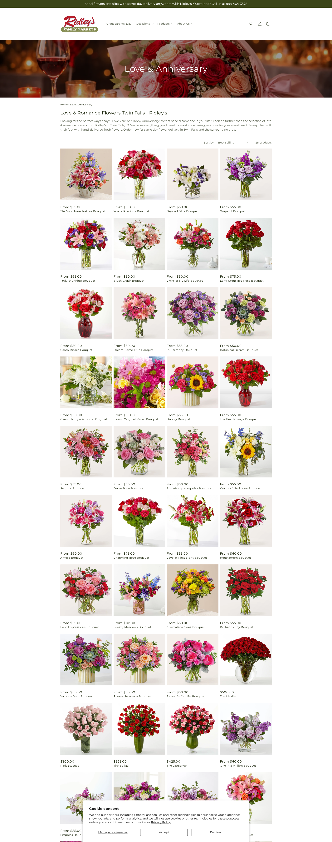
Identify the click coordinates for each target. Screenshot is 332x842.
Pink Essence (69, 765)
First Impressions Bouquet (79, 627)
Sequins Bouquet (72, 488)
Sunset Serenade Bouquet (132, 696)
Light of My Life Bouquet (185, 280)
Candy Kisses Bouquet (76, 350)
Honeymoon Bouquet (235, 557)
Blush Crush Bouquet (129, 280)
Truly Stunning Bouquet (77, 280)
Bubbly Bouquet (178, 419)
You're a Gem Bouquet (76, 696)
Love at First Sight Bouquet (187, 557)
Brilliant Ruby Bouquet (236, 627)
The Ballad (121, 765)
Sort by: (209, 142)
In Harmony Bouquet (182, 350)
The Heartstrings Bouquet (239, 419)
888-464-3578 (236, 4)
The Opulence (177, 765)
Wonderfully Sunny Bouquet (240, 488)
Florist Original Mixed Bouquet (136, 419)
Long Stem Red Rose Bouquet (242, 280)
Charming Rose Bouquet (131, 557)
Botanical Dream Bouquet (239, 350)
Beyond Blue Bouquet (183, 211)
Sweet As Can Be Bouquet (186, 696)
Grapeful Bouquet (233, 211)
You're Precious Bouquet (131, 211)
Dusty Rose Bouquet (128, 488)
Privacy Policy (161, 822)
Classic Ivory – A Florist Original (83, 419)
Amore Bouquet (72, 557)
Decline (215, 832)
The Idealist (228, 696)
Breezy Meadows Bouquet (132, 627)
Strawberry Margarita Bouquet (189, 488)
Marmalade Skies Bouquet (186, 627)
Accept (164, 832)
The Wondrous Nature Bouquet (82, 211)
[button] (144, 24)
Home (64, 104)
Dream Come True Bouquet (134, 350)
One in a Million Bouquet (238, 765)
